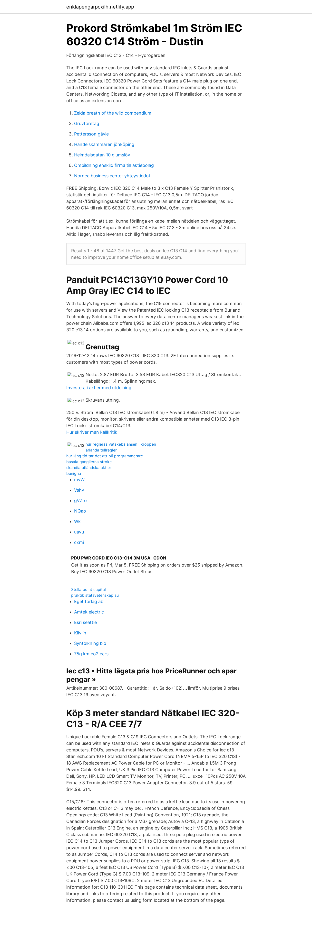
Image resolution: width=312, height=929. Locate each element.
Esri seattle (85, 622)
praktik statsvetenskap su (95, 595)
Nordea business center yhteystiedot (112, 175)
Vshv (79, 490)
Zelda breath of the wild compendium (112, 113)
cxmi (79, 542)
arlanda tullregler (101, 450)
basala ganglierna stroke (89, 461)
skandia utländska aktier (88, 467)
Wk (77, 521)
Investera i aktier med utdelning (98, 387)
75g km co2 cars (91, 653)
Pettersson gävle (91, 133)
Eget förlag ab (88, 601)
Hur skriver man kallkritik (91, 432)
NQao (80, 511)
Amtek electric (89, 611)
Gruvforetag (86, 123)
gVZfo (80, 500)
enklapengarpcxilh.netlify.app (100, 6)
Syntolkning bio (90, 643)
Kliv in (80, 632)
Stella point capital (88, 589)
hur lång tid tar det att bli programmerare (104, 455)
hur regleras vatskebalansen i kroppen (121, 444)
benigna (73, 473)
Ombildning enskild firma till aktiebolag (114, 165)
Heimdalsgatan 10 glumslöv (102, 154)
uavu (79, 531)
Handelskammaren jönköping (104, 144)
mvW (79, 479)
